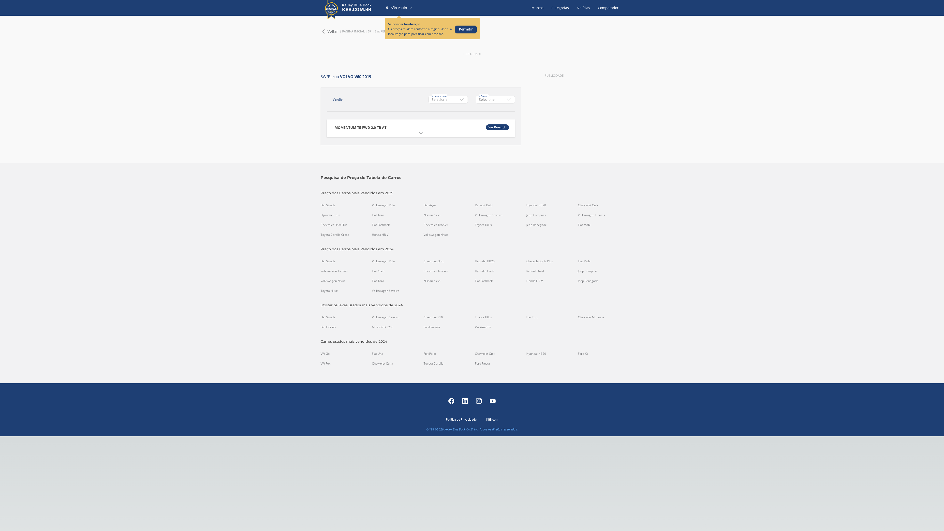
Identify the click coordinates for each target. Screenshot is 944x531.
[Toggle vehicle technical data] (421, 133)
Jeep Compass (536, 215)
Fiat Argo (430, 205)
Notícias (583, 7)
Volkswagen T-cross (591, 215)
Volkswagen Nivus (436, 235)
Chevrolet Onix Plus (334, 225)
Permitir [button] (466, 29)
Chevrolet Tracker (436, 225)
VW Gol (325, 354)
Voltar (332, 31)
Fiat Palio (430, 354)
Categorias (560, 7)
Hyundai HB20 (536, 205)
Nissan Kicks (432, 215)
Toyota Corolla (433, 364)
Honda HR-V (380, 235)
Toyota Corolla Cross (335, 235)
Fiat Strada (328, 205)
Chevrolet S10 (433, 317)
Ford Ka (583, 354)
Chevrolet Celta (382, 364)
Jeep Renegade (536, 225)
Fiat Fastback (381, 225)
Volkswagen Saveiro (488, 215)
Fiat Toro (378, 215)
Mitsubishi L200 (382, 327)
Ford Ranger (432, 327)
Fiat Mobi (584, 225)
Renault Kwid (483, 205)
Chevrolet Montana (591, 317)
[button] (399, 8)
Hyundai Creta (330, 215)
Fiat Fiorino (328, 327)
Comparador (608, 7)
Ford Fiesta (482, 364)
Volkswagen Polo (383, 205)
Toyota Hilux (483, 225)
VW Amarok (483, 327)
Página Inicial (353, 31)
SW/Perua (382, 31)
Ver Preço (495, 127)
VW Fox (325, 364)
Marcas (537, 7)
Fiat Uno (377, 354)
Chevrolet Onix (588, 205)
